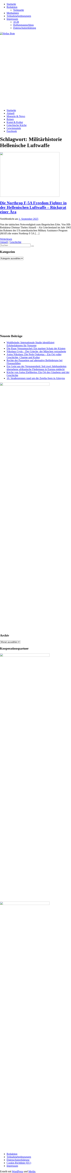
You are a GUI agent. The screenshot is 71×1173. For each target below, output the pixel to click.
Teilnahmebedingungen (19, 16)
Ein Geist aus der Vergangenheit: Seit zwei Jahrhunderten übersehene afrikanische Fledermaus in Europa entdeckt (36, 368)
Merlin (31, 1171)
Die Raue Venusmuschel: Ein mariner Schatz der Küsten (36, 348)
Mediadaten (13, 13)
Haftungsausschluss (23, 24)
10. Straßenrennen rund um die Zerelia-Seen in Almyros (36, 378)
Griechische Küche (17, 125)
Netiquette (18, 10)
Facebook (12, 131)
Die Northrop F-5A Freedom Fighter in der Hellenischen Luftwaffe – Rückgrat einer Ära (33, 207)
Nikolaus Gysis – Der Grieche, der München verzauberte (36, 351)
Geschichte (15, 242)
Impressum (12, 19)
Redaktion (12, 7)
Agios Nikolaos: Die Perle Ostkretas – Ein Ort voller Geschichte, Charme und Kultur (34, 356)
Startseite (11, 4)
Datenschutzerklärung (24, 27)
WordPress (17, 1171)
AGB (16, 22)
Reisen (10, 119)
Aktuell (10, 113)
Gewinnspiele (14, 128)
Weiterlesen (6, 239)
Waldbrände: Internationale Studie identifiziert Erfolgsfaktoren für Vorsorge (30, 344)
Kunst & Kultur (15, 122)
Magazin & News (16, 116)
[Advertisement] (35, 70)
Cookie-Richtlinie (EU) (19, 1162)
